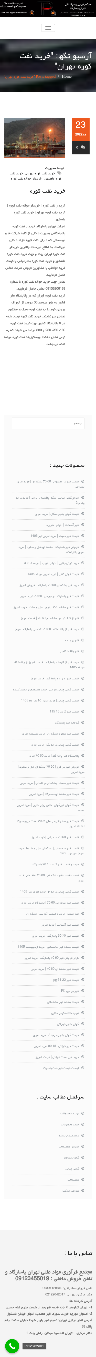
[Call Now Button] (12, 1346)
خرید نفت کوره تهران (40, 174)
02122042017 (55, 1295)
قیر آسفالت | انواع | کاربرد (62, 525)
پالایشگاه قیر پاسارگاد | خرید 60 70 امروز (53, 756)
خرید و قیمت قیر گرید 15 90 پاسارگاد (55, 865)
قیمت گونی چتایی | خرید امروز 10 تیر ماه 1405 (50, 701)
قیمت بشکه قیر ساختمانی (63, 1002)
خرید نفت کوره (47, 191)
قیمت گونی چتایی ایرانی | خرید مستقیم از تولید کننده (46, 690)
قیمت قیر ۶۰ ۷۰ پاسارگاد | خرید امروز (55, 679)
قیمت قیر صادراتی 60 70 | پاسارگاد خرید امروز (50, 903)
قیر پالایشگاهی (69, 651)
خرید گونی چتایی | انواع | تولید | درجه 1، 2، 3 (51, 563)
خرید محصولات (70, 1125)
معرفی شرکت (70, 1191)
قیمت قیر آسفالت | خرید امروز (60, 925)
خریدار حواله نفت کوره (26, 179)
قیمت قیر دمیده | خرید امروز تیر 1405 (54, 536)
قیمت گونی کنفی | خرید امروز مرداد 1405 (53, 574)
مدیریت (50, 168)
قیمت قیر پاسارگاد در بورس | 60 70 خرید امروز (49, 596)
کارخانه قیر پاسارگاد (67, 723)
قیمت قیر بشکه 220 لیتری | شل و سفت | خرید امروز (46, 607)
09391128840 (52, 1288)
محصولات (73, 1180)
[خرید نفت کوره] (34, 138)
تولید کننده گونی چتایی (65, 1013)
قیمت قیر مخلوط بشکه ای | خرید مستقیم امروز (50, 734)
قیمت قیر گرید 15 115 (64, 712)
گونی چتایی (72, 1169)
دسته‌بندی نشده (69, 1136)
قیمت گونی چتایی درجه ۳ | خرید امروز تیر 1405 (49, 892)
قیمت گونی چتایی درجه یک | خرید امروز (55, 745)
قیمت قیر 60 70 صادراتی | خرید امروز (55, 837)
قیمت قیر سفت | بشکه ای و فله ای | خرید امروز (49, 783)
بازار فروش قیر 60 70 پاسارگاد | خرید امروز (52, 958)
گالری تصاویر (71, 1158)
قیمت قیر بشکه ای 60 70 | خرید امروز (55, 969)
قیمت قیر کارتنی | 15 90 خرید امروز (56, 1046)
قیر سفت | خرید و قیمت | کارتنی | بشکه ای (52, 914)
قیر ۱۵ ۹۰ (72, 640)
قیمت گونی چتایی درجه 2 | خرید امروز (56, 1035)
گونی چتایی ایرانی (68, 1024)
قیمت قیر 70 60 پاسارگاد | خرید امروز (55, 936)
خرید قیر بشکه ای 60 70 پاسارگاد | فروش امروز (49, 585)
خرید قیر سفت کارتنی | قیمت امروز (57, 1057)
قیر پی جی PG (70, 991)
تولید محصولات (69, 1114)
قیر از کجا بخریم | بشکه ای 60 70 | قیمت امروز (50, 618)
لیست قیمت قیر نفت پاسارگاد (60, 1068)
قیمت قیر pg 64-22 (66, 980)
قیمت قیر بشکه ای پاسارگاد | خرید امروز (54, 794)
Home (67, 77)
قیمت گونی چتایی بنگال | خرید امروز (57, 514)
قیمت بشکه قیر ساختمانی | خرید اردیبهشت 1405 (48, 947)
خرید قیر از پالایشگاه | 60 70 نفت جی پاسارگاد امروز (47, 629)
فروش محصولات (69, 1147)
